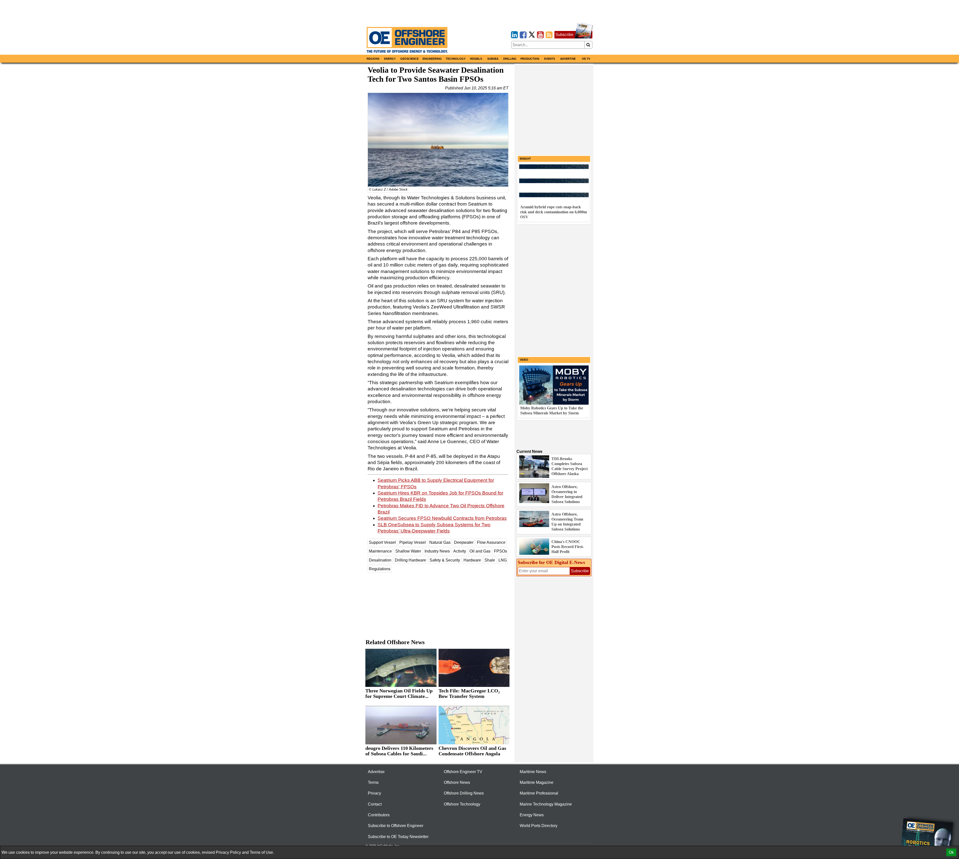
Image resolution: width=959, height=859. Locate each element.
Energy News (532, 815)
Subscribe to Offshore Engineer (395, 826)
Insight (525, 158)
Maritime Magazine (536, 782)
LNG (502, 560)
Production (529, 58)
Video (524, 359)
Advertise (568, 58)
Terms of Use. (262, 852)
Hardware (472, 560)
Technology (456, 58)
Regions (373, 58)
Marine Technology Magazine (546, 804)
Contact (375, 804)
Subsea (492, 58)
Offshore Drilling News (464, 793)
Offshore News (457, 782)
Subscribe (564, 34)
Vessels (476, 58)
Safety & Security (445, 560)
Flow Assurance (491, 542)
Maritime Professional (539, 793)
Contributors (379, 815)
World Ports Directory (538, 826)
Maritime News (533, 772)
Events (549, 58)
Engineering (432, 58)
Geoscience (409, 58)
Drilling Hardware (410, 560)
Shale (489, 560)
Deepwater (464, 542)
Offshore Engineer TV (463, 772)
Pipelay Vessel (412, 542)
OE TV (586, 58)
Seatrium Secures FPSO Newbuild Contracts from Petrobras (442, 518)
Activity (459, 551)
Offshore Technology (462, 804)
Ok (951, 852)
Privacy (374, 793)
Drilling (509, 58)
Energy (390, 58)
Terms (373, 782)
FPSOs (500, 551)
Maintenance (380, 551)
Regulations (379, 569)
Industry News (437, 551)
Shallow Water (408, 551)
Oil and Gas (480, 551)
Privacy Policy (228, 852)
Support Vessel (382, 542)
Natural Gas (440, 542)
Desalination (380, 560)
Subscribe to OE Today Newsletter (398, 837)
